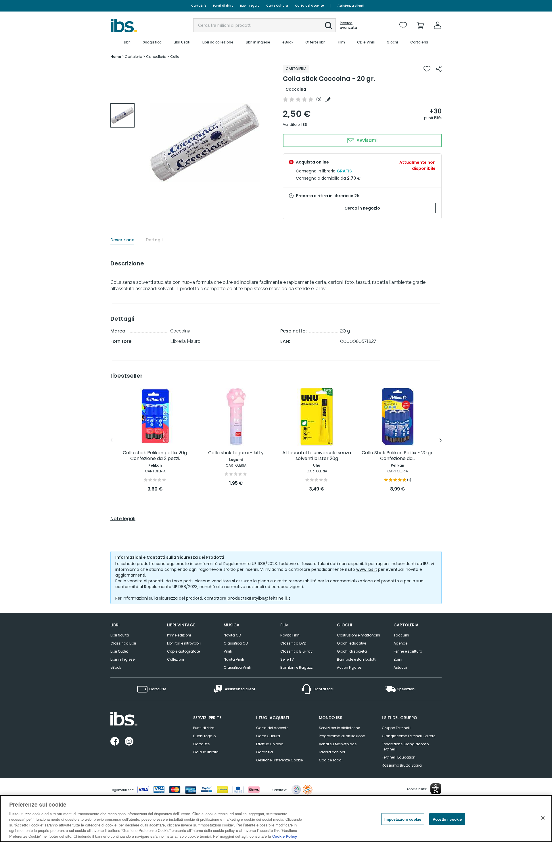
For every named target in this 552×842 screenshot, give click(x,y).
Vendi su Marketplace (337, 744)
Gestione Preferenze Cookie (279, 760)
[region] (276, 818)
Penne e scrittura (408, 651)
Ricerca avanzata (348, 25)
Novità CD (232, 635)
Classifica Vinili (237, 667)
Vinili (228, 651)
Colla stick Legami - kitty (236, 453)
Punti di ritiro (223, 5)
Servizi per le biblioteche (339, 727)
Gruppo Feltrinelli (396, 727)
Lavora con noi (332, 752)
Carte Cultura (277, 5)
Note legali (122, 519)
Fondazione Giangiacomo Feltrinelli (405, 747)
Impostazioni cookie (402, 819)
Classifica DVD (293, 643)
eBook (115, 667)
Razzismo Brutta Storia (402, 765)
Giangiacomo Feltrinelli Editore (408, 735)
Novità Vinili (234, 659)
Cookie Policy (284, 836)
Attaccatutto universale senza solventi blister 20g (316, 456)
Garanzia (264, 752)
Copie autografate (183, 651)
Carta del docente (309, 5)
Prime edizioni (179, 635)
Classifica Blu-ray (296, 651)
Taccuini (401, 635)
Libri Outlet (119, 651)
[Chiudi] (542, 817)
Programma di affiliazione (342, 735)
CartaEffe (198, 5)
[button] (328, 25)
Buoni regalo (249, 5)
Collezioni (175, 659)
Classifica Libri (123, 643)
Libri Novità (119, 635)
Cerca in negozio (362, 208)
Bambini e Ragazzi (296, 667)
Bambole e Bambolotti (356, 659)
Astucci (400, 667)
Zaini (398, 659)
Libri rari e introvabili (184, 643)
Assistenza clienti (351, 5)
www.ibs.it (366, 569)
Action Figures (349, 667)
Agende (400, 643)
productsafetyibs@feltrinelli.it (258, 598)
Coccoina (295, 89)
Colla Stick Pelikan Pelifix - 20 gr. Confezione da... (398, 456)
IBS (304, 124)
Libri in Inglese (122, 659)
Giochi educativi (351, 643)
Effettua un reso (269, 744)
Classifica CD (236, 643)
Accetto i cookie (447, 819)
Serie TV (287, 659)
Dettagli (154, 240)
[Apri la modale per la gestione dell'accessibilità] (436, 789)
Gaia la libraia (205, 752)
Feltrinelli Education (398, 757)
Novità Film (290, 635)
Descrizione (122, 240)
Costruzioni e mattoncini (358, 635)
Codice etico (330, 760)
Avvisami (366, 140)
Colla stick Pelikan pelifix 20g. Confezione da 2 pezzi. (155, 456)
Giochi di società (352, 651)
